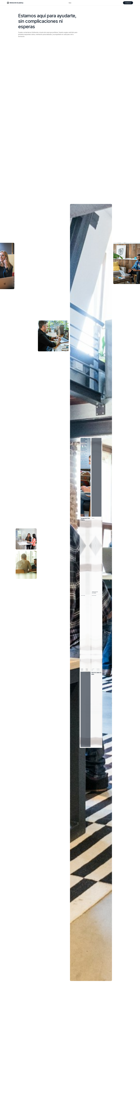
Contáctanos (128, 2)
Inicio (70, 2)
